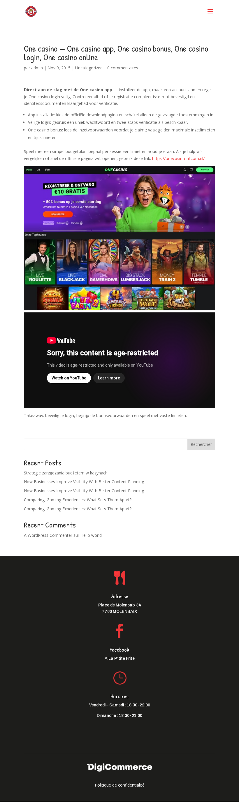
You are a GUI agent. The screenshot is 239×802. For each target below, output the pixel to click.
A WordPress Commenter (48, 535)
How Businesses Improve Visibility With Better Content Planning (84, 481)
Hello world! (91, 535)
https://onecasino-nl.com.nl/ (178, 158)
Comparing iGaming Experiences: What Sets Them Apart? (77, 499)
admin (37, 68)
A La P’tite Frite (120, 658)
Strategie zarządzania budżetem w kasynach (66, 473)
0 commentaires (122, 68)
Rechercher (201, 444)
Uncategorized (89, 68)
